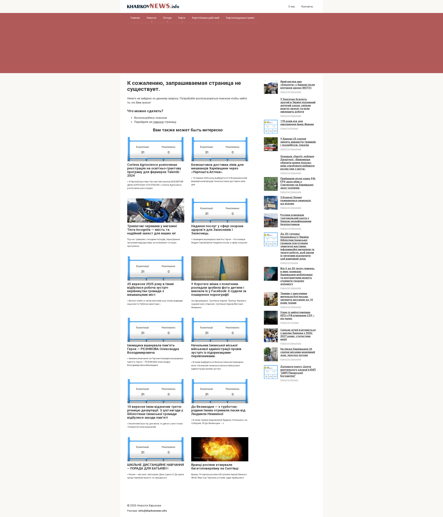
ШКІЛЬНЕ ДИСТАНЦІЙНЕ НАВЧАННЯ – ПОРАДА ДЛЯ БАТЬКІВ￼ (155, 466)
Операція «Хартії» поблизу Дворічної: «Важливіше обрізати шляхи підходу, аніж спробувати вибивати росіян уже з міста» (297, 162)
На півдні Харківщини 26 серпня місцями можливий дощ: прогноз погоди (297, 352)
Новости (151, 17)
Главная (135, 17)
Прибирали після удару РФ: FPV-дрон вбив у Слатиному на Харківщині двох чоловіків (298, 183)
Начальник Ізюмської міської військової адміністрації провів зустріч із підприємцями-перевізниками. (216, 350)
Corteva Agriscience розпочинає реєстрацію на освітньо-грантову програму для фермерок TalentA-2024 (154, 170)
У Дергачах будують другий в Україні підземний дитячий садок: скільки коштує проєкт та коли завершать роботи (297, 105)
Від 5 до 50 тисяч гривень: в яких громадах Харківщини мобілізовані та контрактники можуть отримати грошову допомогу (297, 276)
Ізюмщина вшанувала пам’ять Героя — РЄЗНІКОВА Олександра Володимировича (153, 349)
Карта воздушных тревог (240, 17)
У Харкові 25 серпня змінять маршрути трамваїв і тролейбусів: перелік (298, 142)
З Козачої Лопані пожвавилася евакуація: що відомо (295, 200)
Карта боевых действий (205, 17)
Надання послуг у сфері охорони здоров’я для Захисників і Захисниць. (217, 229)
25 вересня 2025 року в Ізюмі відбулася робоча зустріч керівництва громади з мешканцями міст (150, 289)
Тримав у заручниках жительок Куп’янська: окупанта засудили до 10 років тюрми (296, 298)
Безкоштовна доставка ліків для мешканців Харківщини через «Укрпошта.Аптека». (217, 168)
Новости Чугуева (289, 322)
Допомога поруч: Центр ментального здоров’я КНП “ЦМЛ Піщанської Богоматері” (298, 371)
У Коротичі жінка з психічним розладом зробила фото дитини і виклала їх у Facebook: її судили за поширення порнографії (218, 289)
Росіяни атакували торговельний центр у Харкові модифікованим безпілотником (295, 219)
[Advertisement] (221, 49)
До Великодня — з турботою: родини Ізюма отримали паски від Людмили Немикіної (218, 410)
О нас (291, 6)
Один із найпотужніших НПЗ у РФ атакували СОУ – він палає (297, 315)
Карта (181, 17)
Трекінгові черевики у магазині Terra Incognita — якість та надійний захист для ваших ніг (152, 229)
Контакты (307, 6)
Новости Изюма (289, 128)
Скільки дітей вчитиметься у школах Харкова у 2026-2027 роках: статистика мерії (298, 334)
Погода (167, 17)
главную (158, 122)
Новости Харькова (290, 91)
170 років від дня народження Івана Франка (297, 123)
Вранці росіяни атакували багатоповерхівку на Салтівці (214, 466)
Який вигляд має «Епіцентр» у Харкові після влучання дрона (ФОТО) (297, 84)
